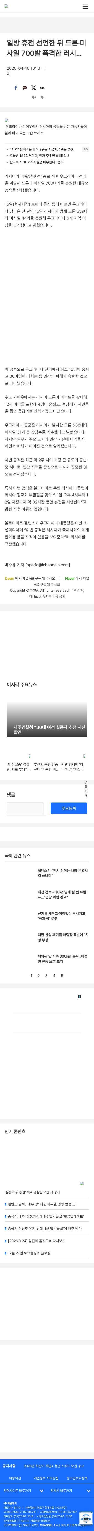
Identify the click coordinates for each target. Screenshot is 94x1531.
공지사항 (9, 1466)
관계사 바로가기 (61, 1491)
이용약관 (15, 1478)
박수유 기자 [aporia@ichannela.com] (37, 564)
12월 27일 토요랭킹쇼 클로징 (29, 1253)
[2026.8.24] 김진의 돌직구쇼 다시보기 (36, 1241)
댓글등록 (69, 808)
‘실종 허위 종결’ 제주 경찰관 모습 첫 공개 (32, 1192)
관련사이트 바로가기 (17, 1491)
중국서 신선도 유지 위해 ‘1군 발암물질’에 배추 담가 (45, 1228)
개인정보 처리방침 (46, 1478)
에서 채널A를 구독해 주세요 (30, 578)
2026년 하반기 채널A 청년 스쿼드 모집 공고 (54, 1466)
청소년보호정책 (77, 1478)
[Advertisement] (47, 1398)
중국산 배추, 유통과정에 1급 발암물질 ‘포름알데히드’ (46, 1216)
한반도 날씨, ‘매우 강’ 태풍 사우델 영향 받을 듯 (42, 1204)
